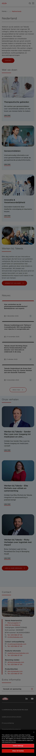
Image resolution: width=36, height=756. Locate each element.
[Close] (34, 732)
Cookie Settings (18, 745)
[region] (18, 743)
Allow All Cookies (18, 751)
